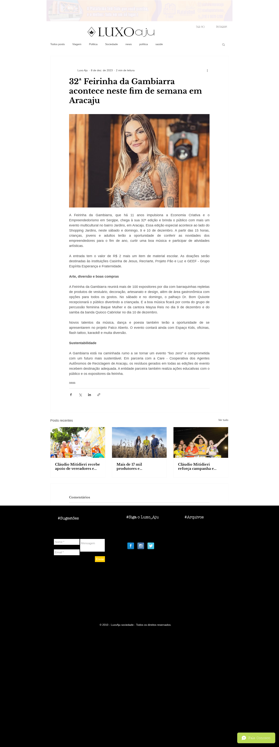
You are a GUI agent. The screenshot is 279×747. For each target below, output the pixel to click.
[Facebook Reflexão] (130, 546)
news (128, 44)
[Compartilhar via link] (99, 394)
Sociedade (111, 44)
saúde (159, 44)
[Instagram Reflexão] (140, 546)
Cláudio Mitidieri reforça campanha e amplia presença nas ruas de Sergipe (200, 466)
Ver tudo (223, 419)
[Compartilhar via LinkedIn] (89, 394)
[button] (223, 44)
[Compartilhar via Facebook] (71, 394)
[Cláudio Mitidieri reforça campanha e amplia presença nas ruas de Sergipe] (200, 442)
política (143, 44)
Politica (93, 44)
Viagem (76, 44)
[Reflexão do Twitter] (150, 546)
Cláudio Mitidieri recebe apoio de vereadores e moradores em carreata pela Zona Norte (77, 466)
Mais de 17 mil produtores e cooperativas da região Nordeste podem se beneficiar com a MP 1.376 (137, 466)
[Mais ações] (207, 70)
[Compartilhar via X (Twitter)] (80, 394)
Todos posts (57, 44)
